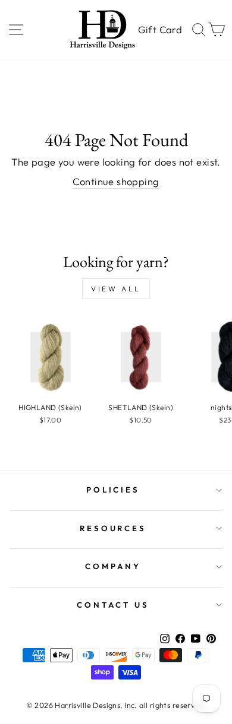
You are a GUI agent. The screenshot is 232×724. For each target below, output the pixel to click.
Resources (113, 528)
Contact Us (113, 604)
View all (116, 288)
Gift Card (160, 29)
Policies (113, 489)
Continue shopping (116, 181)
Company (113, 566)
